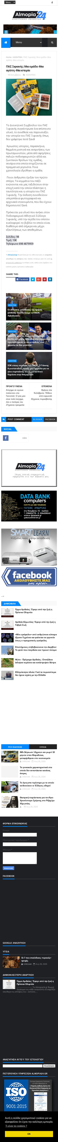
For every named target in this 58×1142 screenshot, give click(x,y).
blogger (37, 419)
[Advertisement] (29, 712)
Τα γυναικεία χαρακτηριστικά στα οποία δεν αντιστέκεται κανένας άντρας (36, 770)
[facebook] (52, 2)
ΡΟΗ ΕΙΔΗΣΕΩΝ (15, 747)
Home (8, 57)
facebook (50, 419)
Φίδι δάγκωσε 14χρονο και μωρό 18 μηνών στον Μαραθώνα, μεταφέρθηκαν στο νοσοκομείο (37, 755)
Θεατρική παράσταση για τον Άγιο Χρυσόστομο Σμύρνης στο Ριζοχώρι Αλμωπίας (37, 800)
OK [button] (29, 1134)
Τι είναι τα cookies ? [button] (16, 1126)
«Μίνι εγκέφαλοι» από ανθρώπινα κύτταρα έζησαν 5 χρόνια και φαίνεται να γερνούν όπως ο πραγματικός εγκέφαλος (36, 637)
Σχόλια (43, 747)
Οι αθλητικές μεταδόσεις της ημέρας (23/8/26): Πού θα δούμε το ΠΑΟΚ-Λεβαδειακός (25, 312)
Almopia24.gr (12, 255)
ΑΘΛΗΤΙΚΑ (17, 57)
